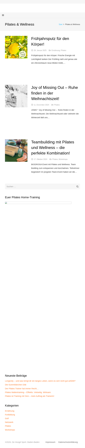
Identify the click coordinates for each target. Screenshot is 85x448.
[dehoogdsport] (9, 8)
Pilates (63, 50)
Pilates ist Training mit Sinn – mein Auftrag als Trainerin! (29, 396)
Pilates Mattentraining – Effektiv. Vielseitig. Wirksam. (28, 392)
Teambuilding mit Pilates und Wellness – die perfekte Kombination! (52, 147)
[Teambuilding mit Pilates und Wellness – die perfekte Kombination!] (16, 150)
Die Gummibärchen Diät (15, 385)
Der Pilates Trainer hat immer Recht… (22, 388)
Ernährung (56, 50)
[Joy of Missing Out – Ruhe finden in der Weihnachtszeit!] (16, 96)
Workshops (63, 159)
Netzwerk (9, 422)
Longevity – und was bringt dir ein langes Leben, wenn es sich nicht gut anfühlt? (40, 381)
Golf (7, 418)
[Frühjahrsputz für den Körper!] (16, 47)
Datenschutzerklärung (68, 442)
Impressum (50, 442)
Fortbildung (10, 415)
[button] (3, 15)
